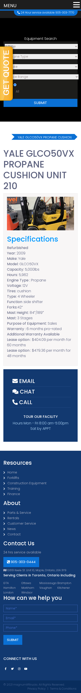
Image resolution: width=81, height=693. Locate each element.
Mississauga (47, 583)
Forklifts (13, 478)
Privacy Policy (36, 689)
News (11, 529)
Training (13, 488)
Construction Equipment (27, 483)
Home (12, 472)
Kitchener (63, 588)
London (8, 592)
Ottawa (26, 583)
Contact (14, 534)
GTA (6, 583)
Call (25, 402)
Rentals (13, 518)
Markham (27, 588)
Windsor (26, 592)
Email (26, 381)
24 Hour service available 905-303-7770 (47, 12)
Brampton (64, 583)
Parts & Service (19, 512)
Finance (13, 494)
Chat (26, 391)
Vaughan (45, 588)
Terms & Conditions (63, 689)
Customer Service (21, 523)
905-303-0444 (23, 561)
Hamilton (9, 588)
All (17, 91)
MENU (10, 5)
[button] (76, 5)
